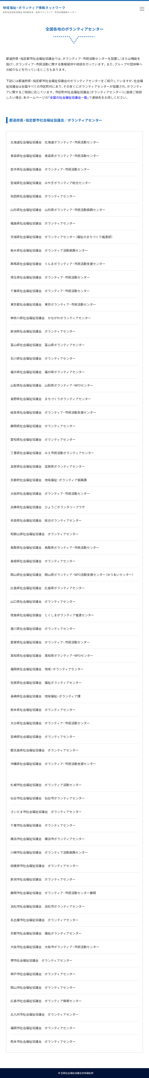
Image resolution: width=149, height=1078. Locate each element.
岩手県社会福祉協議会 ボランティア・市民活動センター (50, 169)
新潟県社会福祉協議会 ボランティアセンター (42, 331)
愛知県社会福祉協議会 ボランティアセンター (42, 439)
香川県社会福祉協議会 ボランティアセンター (42, 628)
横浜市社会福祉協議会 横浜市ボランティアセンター (47, 838)
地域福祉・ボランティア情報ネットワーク (40, 9)
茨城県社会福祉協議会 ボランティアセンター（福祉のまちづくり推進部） (61, 236)
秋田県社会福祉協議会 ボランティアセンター (42, 196)
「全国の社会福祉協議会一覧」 (68, 97)
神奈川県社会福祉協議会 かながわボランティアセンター (50, 318)
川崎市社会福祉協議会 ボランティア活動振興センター (49, 852)
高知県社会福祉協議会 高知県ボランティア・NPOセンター (51, 655)
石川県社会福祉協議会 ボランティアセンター (42, 358)
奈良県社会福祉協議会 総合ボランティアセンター (46, 520)
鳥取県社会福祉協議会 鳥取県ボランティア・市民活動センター (54, 547)
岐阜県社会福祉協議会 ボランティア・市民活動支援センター (53, 412)
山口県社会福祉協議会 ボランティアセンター (42, 601)
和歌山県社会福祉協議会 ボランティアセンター (44, 534)
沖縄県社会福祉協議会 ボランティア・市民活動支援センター (53, 763)
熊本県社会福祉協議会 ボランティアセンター (42, 709)
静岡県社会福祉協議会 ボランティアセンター (42, 426)
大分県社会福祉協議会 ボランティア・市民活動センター (50, 723)
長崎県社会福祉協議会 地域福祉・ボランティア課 (45, 696)
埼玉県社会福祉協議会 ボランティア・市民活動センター (50, 277)
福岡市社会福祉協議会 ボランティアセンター (42, 1028)
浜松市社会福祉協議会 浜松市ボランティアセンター (47, 906)
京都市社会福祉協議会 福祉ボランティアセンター (46, 933)
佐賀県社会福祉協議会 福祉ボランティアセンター (46, 682)
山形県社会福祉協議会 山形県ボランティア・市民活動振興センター (57, 209)
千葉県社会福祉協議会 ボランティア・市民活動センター (50, 290)
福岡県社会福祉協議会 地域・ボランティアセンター (47, 669)
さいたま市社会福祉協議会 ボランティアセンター (46, 811)
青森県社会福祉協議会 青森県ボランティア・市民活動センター (54, 155)
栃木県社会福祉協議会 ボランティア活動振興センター (49, 250)
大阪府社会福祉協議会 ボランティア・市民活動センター (50, 493)
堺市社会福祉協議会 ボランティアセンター (41, 960)
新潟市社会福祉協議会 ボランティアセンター (42, 879)
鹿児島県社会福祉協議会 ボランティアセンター (44, 750)
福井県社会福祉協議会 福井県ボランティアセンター (47, 372)
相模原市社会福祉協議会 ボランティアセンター (44, 865)
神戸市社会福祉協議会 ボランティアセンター (42, 974)
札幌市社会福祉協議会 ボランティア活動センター (46, 784)
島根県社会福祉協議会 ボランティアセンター (42, 561)
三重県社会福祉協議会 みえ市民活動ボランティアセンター (52, 452)
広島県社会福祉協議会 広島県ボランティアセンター (47, 588)
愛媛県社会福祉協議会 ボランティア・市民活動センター (50, 642)
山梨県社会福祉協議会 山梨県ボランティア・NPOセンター (51, 385)
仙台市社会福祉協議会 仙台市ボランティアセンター (47, 798)
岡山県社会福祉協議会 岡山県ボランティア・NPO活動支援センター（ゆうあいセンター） (71, 574)
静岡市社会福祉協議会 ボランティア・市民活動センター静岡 (53, 892)
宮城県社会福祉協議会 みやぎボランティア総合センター (50, 182)
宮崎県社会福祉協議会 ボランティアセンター (42, 736)
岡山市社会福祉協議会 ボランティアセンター (42, 987)
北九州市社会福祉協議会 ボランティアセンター (44, 1014)
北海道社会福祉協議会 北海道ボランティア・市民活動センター (54, 142)
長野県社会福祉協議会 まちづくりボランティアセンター (50, 398)
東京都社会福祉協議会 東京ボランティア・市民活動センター (53, 304)
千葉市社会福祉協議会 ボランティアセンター (42, 825)
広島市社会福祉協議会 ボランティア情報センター (46, 1000)
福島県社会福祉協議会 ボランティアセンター (42, 223)
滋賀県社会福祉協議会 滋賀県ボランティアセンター (47, 466)
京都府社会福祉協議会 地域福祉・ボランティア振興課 (48, 480)
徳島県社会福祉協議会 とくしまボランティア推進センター (52, 615)
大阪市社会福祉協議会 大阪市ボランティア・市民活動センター (54, 946)
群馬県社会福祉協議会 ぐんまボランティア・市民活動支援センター (57, 263)
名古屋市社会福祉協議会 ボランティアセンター (44, 920)
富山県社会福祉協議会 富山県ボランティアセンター (47, 344)
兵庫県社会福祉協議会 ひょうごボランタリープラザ (47, 507)
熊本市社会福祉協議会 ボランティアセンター (42, 1041)
